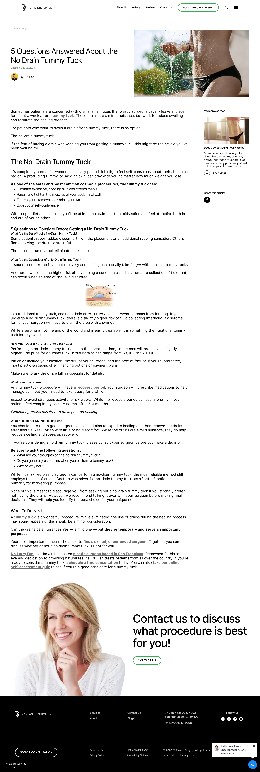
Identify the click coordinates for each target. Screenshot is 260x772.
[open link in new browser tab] (207, 200)
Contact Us (166, 7)
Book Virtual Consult (198, 7)
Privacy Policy (97, 755)
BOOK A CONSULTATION (36, 752)
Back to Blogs (20, 28)
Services (150, 7)
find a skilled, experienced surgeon (115, 541)
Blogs (130, 718)
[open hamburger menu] (236, 7)
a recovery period (89, 387)
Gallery (136, 7)
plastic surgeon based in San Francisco (108, 554)
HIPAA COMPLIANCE (137, 750)
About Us (122, 7)
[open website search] (226, 7)
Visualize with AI (14, 765)
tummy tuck (63, 115)
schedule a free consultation (92, 562)
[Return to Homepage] (41, 7)
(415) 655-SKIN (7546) (178, 723)
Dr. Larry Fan (22, 554)
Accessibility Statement (139, 755)
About (93, 718)
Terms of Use (97, 750)
